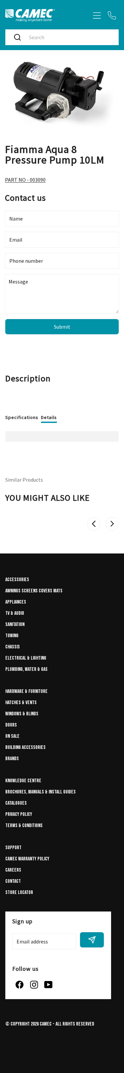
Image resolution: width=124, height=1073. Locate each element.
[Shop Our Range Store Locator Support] (62, 25)
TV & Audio (14, 613)
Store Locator (19, 892)
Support (13, 848)
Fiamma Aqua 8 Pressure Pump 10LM (54, 154)
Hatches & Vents (21, 703)
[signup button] (92, 940)
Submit (62, 326)
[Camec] (30, 15)
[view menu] (97, 15)
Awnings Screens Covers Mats (33, 591)
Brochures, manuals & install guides (40, 792)
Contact (13, 881)
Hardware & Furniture (26, 691)
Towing (12, 636)
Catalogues (16, 803)
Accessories (17, 580)
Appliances (15, 602)
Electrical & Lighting (25, 658)
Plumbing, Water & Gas (26, 669)
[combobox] (69, 37)
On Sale (12, 736)
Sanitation (14, 624)
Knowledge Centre (23, 781)
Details (49, 417)
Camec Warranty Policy (27, 859)
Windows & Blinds (21, 714)
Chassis (12, 647)
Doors (11, 725)
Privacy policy (18, 814)
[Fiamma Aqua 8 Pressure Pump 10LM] (62, 93)
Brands (12, 759)
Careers (13, 870)
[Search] (17, 37)
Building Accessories (25, 747)
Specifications (21, 417)
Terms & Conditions (24, 825)
